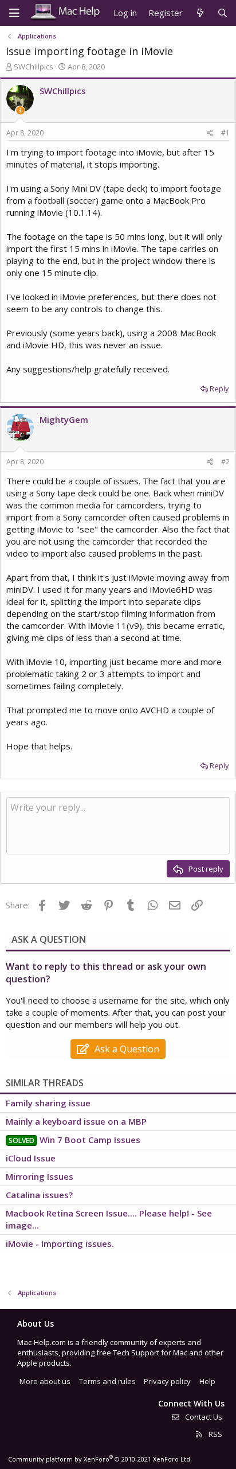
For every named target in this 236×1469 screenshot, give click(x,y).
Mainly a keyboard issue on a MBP (76, 1121)
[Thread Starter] (20, 110)
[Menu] (14, 13)
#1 (225, 133)
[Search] (222, 13)
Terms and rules (107, 1381)
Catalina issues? (39, 1194)
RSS (214, 1434)
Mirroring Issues (39, 1176)
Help (207, 1381)
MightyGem (64, 419)
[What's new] (199, 13)
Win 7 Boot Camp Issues (90, 1139)
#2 (225, 462)
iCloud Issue (31, 1158)
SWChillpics (33, 66)
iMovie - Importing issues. (60, 1243)
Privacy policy (167, 1381)
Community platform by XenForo (100, 1459)
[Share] (210, 133)
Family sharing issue (48, 1103)
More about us (44, 1381)
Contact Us (202, 1417)
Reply (219, 388)
